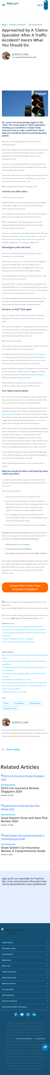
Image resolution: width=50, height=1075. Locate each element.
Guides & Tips (35, 703)
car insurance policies (33, 290)
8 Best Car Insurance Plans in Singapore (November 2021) (22, 626)
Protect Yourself (17, 24)
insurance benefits (8, 414)
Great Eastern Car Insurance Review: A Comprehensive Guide (23, 849)
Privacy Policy (40, 1038)
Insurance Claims (10, 708)
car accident (19, 703)
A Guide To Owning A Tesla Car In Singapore (17, 639)
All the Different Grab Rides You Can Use (16, 680)
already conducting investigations (33, 375)
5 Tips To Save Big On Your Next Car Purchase (18, 642)
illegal (26, 371)
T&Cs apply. (20, 567)
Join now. (40, 618)
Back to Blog (12, 749)
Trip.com (20, 544)
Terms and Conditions (24, 1038)
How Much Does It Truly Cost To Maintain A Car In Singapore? (24, 629)
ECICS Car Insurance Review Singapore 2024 (20, 789)
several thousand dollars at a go (30, 236)
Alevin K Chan (20, 54)
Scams (6, 703)
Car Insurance (35, 24)
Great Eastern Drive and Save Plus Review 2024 (24, 819)
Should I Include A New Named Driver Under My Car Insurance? (24, 683)
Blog (4, 24)
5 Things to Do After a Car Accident (14, 692)
